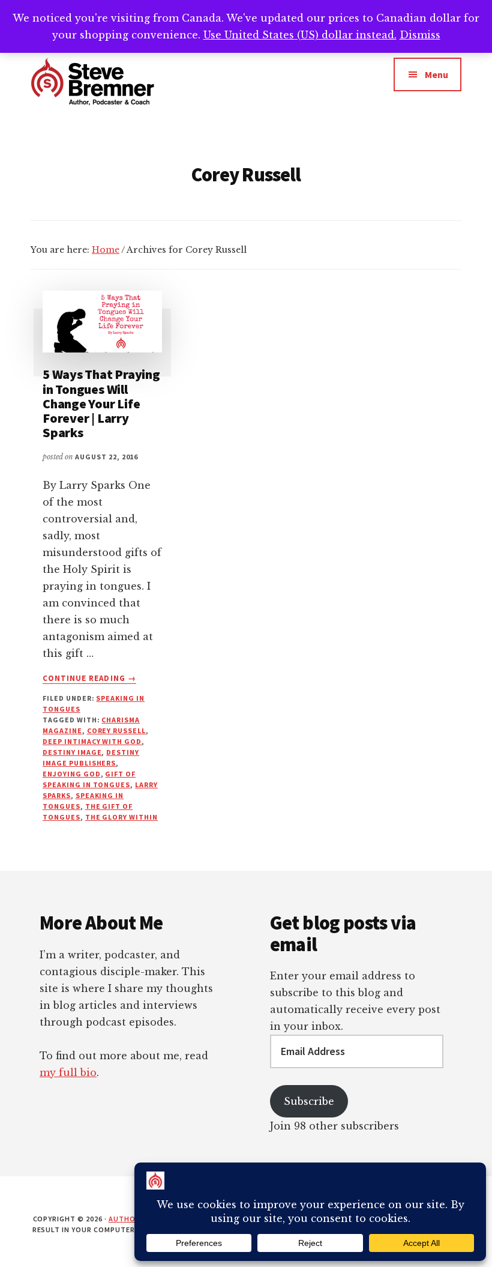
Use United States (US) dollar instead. (300, 35)
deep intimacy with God (92, 741)
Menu (436, 74)
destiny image (72, 752)
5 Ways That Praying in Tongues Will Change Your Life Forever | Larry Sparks (101, 403)
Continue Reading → (89, 678)
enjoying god (72, 773)
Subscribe (309, 1101)
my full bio (68, 1072)
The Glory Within (121, 816)
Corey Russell (116, 730)
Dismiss (420, 35)
